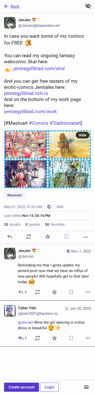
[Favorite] (48, 237)
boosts (12, 224)
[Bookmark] (67, 237)
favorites (55, 224)
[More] (86, 237)
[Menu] (86, 387)
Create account (21, 387)
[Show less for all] (88, 6)
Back (15, 6)
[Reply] (10, 237)
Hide (82, 135)
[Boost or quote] (29, 237)
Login (49, 387)
